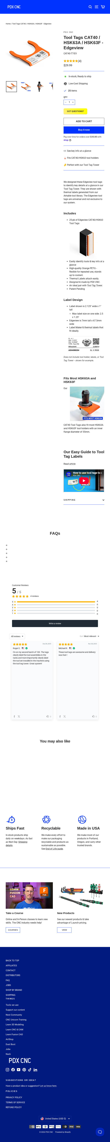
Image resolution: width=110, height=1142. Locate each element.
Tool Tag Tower (71, 188)
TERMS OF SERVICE (15, 1102)
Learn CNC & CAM (14, 1029)
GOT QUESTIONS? (75, 111)
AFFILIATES (11, 965)
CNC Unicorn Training (16, 1019)
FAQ (8, 980)
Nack (8, 1054)
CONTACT (10, 970)
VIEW (64, 930)
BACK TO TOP (12, 960)
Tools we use (12, 1005)
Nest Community (14, 1015)
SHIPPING (10, 995)
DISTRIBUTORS (13, 975)
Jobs (8, 1049)
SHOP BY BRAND (14, 990)
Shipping (69, 500)
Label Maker (75, 327)
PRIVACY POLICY (14, 1097)
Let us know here (48, 1086)
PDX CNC (68, 32)
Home (8, 24)
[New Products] (80, 895)
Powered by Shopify (63, 1132)
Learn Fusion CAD (14, 1034)
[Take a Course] (29, 895)
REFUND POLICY (14, 1107)
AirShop (9, 1039)
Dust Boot (10, 1044)
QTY (65, 97)
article (72, 464)
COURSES (13, 930)
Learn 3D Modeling (15, 1024)
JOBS (8, 985)
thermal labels (91, 327)
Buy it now (84, 130)
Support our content (15, 1010)
